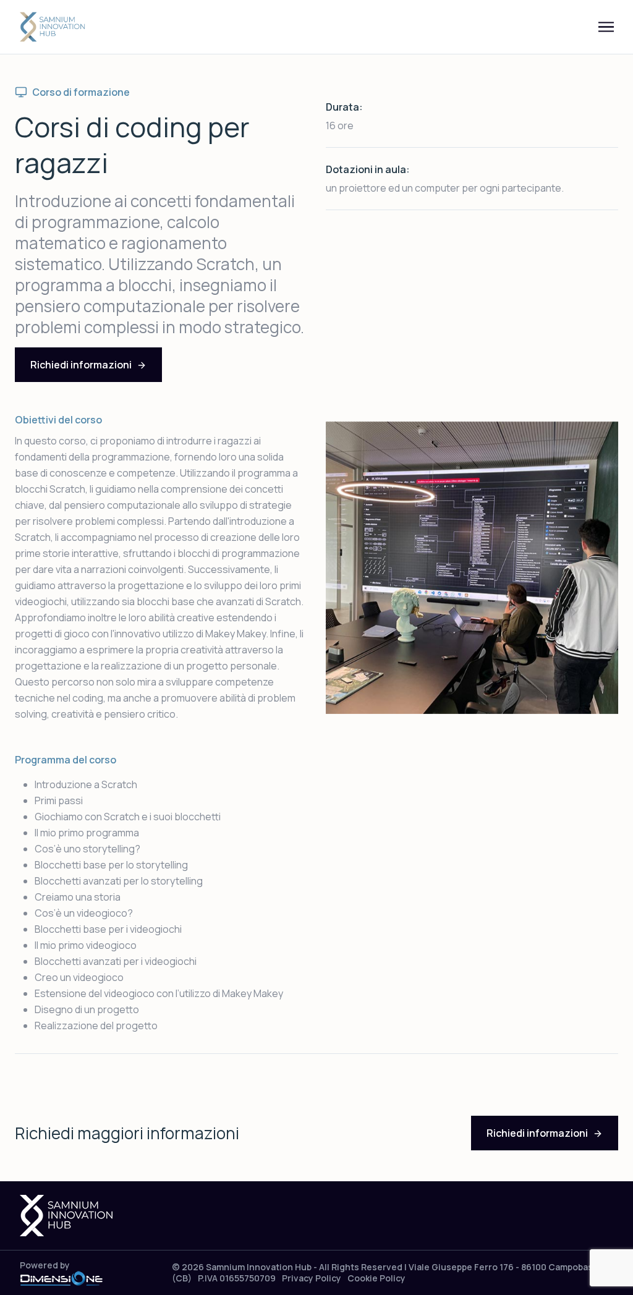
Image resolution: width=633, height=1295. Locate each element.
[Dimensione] (61, 1277)
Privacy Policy (311, 1278)
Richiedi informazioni (81, 365)
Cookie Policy (376, 1278)
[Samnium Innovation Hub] (53, 27)
